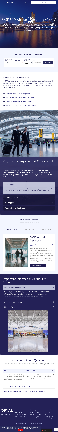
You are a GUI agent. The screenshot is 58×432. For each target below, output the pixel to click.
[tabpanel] (29, 252)
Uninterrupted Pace (12, 197)
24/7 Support (9, 203)
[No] (39, 429)
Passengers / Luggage (27, 60)
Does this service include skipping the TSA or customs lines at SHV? (25, 391)
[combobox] (9, 62)
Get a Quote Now (47, 62)
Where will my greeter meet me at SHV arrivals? (19, 371)
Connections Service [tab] (46, 229)
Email (34, 60)
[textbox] (9, 62)
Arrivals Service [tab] (11, 229)
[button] (26, 3)
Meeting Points (10, 307)
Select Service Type (8, 60)
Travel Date (17, 60)
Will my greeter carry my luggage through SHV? (19, 386)
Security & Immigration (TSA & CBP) (17, 287)
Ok (20, 430)
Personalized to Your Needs (15, 208)
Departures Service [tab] (29, 229)
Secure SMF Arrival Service (37, 265)
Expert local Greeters (13, 184)
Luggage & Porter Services (14, 302)
